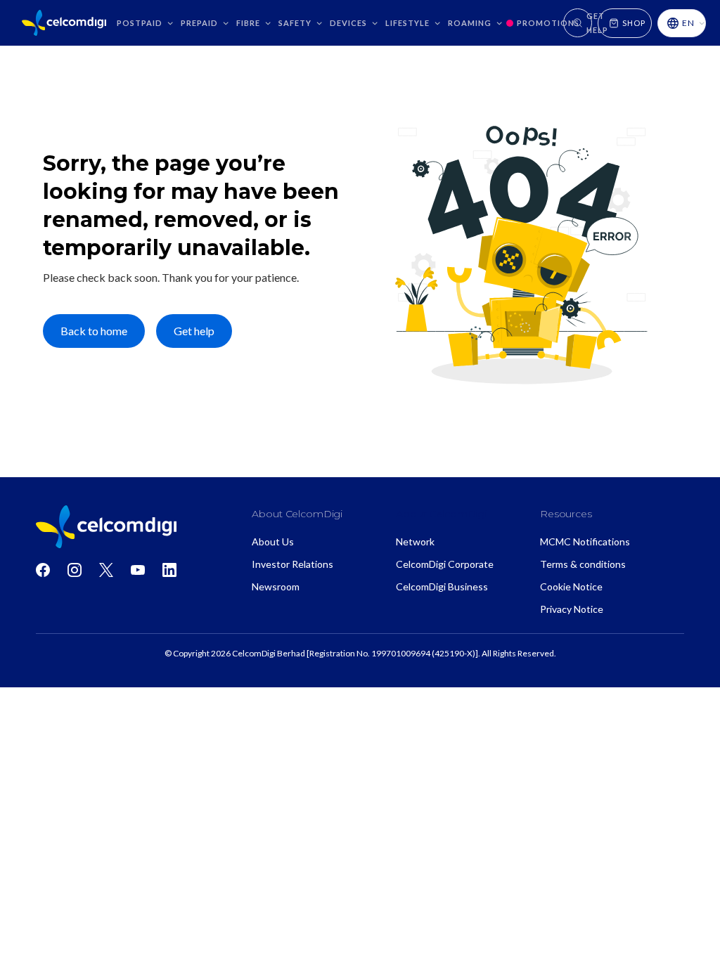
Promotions (548, 22)
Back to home (93, 330)
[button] (145, 23)
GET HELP (597, 22)
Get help (194, 330)
